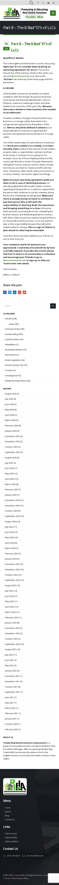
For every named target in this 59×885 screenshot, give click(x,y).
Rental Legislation (13, 360)
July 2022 (9, 654)
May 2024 (9, 537)
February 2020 (11, 729)
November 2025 (12, 441)
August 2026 (10, 393)
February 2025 (11, 489)
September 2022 (12, 644)
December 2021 (12, 676)
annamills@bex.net (34, 855)
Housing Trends (12, 329)
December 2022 (12, 628)
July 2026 (9, 399)
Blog (7, 815)
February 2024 (11, 553)
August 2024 (10, 521)
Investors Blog (11, 334)
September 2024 (12, 516)
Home (8, 807)
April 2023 (9, 606)
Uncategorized (11, 375)
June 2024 (9, 532)
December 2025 (12, 436)
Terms (7, 878)
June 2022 (9, 660)
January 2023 (11, 622)
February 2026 (11, 425)
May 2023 (9, 601)
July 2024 (9, 527)
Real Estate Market (13, 349)
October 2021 (11, 686)
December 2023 (12, 564)
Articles (8, 318)
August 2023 (10, 585)
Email (24, 292)
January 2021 (11, 718)
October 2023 (11, 575)
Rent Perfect (10, 355)
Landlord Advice (12, 339)
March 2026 (10, 420)
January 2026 (11, 431)
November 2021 (12, 681)
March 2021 (10, 708)
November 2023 (12, 569)
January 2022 (11, 670)
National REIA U (12, 841)
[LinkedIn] (53, 3)
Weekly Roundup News (15, 380)
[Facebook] (38, 3)
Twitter (9, 292)
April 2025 (9, 479)
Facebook (5, 292)
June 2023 (9, 596)
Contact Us (10, 819)
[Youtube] (48, 3)
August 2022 (10, 649)
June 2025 (9, 468)
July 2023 (9, 591)
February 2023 (11, 617)
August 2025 (10, 457)
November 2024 (12, 505)
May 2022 (9, 665)
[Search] (53, 306)
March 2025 (10, 484)
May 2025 (9, 473)
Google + (19, 292)
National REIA (11, 837)
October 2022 (11, 639)
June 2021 (9, 697)
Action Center (11, 833)
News (11, 324)
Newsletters (10, 344)
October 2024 (11, 511)
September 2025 (12, 452)
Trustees (9, 370)
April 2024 (9, 543)
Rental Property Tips (14, 365)
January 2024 (11, 558)
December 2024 (12, 500)
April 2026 (9, 415)
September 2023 (12, 580)
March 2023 (10, 612)
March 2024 (10, 548)
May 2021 (9, 702)
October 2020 (11, 724)
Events (8, 811)
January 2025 (11, 495)
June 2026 (9, 404)
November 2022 (12, 633)
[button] (31, 3)
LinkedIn (14, 292)
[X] (43, 3)
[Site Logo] (25, 13)
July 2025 (9, 463)
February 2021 (11, 713)
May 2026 (9, 409)
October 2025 (11, 447)
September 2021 (12, 692)
